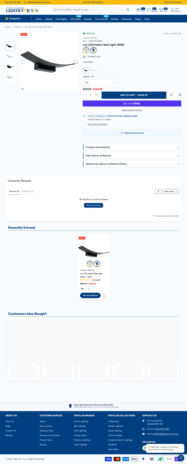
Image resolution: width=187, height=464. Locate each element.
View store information (98, 124)
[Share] (178, 95)
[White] (94, 70)
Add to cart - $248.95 (134, 95)
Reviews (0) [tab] (14, 191)
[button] (23, 62)
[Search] (128, 10)
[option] (49, 62)
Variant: (88, 76)
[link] (171, 95)
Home (8, 27)
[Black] (86, 70)
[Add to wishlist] (104, 295)
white (89, 288)
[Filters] (158, 191)
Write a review (93, 205)
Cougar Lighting (90, 38)
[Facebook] (145, 448)
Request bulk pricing (134, 133)
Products (18, 27)
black (83, 288)
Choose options (90, 295)
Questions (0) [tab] (27, 191)
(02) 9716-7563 (162, 429)
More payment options (132, 110)
